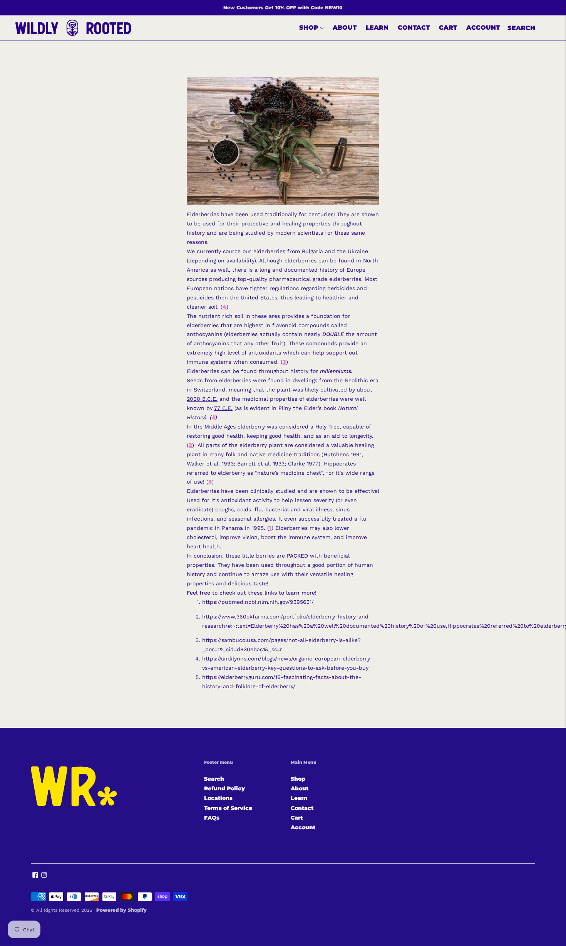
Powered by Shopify (121, 910)
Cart (448, 27)
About (345, 27)
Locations (218, 798)
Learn (377, 27)
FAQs (211, 817)
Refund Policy (224, 788)
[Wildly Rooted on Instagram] (44, 875)
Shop (308, 27)
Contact (414, 27)
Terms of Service (228, 808)
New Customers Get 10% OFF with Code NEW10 (282, 7)
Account (483, 27)
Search (521, 28)
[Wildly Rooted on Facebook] (35, 875)
